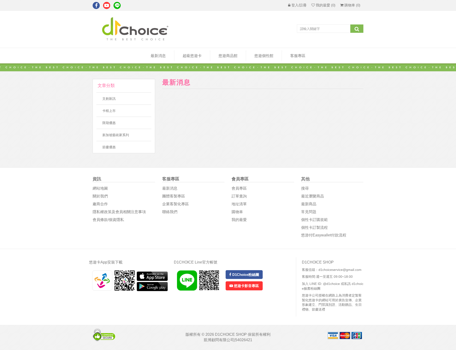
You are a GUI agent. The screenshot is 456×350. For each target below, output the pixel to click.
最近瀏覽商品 (312, 196)
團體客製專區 (173, 196)
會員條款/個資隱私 (108, 220)
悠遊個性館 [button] (263, 56)
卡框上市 (109, 111)
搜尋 (305, 188)
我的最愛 (239, 220)
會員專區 (239, 188)
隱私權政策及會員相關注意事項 (119, 212)
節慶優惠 (109, 147)
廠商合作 (100, 204)
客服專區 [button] (297, 56)
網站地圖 (100, 188)
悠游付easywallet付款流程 (323, 235)
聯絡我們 (169, 212)
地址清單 (239, 204)
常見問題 (308, 212)
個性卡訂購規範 (314, 220)
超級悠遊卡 (192, 56)
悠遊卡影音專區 (246, 286)
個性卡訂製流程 (314, 227)
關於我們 (100, 196)
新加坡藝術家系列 (115, 135)
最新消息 (158, 56)
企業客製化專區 (175, 204)
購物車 (237, 212)
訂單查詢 (239, 196)
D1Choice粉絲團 (245, 275)
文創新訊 (109, 99)
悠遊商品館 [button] (228, 56)
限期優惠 (109, 123)
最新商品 (308, 204)
